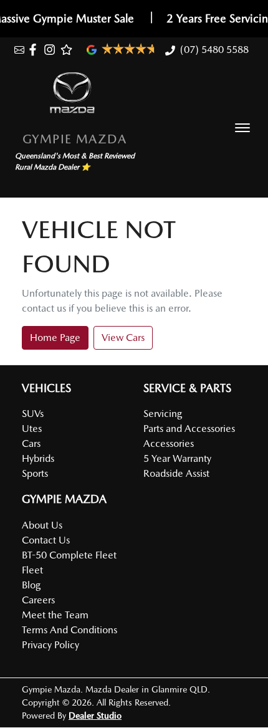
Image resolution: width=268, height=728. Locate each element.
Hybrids (38, 458)
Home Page (55, 337)
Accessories (168, 443)
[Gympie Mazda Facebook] (35, 49)
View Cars (123, 337)
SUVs (33, 413)
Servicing (162, 413)
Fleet (32, 570)
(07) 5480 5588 (214, 49)
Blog (31, 585)
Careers (38, 600)
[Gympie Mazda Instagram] (52, 49)
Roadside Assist (176, 473)
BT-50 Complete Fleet (69, 555)
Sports (35, 473)
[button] (242, 127)
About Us (42, 525)
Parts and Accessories (189, 428)
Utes (32, 428)
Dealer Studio (95, 716)
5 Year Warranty (177, 458)
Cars (31, 443)
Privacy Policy (50, 645)
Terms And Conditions (69, 630)
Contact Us (46, 540)
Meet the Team (55, 615)
